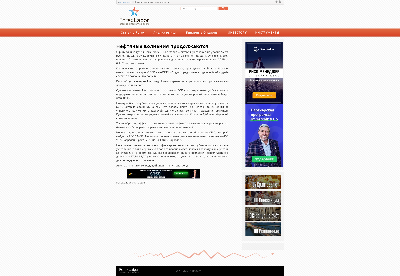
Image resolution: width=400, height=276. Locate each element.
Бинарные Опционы (202, 32)
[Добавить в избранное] (276, 1)
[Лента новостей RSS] (280, 1)
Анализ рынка (165, 32)
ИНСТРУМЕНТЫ (267, 32)
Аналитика (124, 2)
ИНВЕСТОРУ (237, 32)
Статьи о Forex (133, 32)
